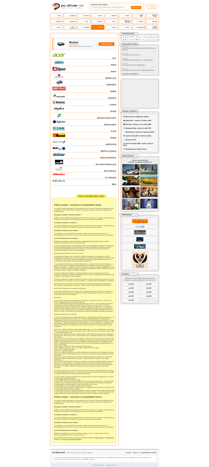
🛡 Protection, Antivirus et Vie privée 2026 (137, 124)
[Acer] (84, 55)
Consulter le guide (106, 44)
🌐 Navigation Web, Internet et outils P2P (137, 128)
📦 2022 (131, 292)
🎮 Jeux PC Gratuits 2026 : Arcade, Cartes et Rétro (138, 144)
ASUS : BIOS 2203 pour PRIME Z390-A (133, 65)
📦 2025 (148, 296)
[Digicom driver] (84, 121)
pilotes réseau (99, 437)
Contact (134, 452)
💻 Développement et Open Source (135, 149)
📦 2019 (148, 284)
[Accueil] (67, 7)
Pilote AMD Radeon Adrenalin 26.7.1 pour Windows (137, 60)
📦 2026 (131, 300)
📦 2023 (148, 292)
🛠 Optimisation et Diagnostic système (136, 116)
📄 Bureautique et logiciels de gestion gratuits (139, 132)
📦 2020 (131, 288)
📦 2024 (131, 296)
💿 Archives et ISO (129, 140)
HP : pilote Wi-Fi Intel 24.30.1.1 (131, 55)
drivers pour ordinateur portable (72, 439)
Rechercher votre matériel (99, 4)
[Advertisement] (140, 93)
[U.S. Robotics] (84, 174)
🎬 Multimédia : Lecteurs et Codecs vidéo (137, 120)
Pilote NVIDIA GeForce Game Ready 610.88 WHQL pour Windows (139, 49)
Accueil (128, 452)
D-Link (96, 241)
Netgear (85, 241)
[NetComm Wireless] (84, 154)
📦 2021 (148, 288)
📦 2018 (131, 284)
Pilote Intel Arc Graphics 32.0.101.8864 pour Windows (138, 70)
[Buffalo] (84, 88)
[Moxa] (84, 181)
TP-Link (90, 241)
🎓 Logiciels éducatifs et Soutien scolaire (137, 136)
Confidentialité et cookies (149, 452)
